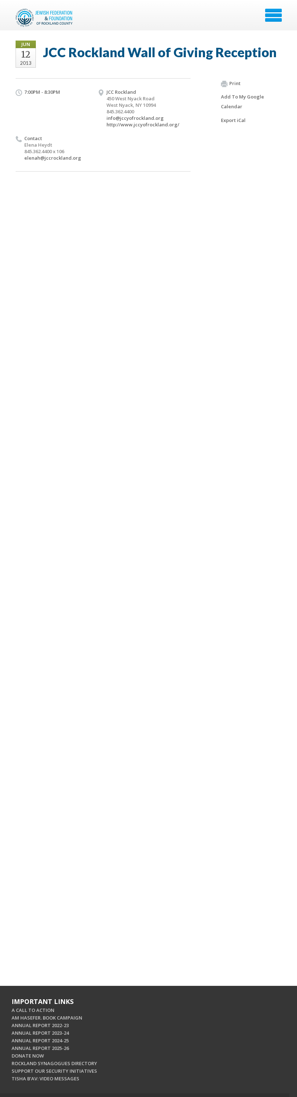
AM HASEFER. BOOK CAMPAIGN (47, 1017)
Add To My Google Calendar (242, 101)
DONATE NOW (28, 1055)
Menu (273, 15)
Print (234, 83)
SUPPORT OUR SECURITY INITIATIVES (54, 1071)
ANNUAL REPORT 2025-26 (40, 1048)
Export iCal (233, 120)
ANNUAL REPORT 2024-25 (40, 1040)
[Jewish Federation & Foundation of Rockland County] (45, 18)
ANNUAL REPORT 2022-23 (40, 1025)
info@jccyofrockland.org (135, 118)
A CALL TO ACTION (33, 1010)
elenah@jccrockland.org (52, 158)
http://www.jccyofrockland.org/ (142, 124)
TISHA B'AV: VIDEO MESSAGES (45, 1078)
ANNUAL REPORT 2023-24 (40, 1033)
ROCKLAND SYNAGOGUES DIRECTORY (54, 1063)
